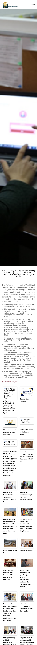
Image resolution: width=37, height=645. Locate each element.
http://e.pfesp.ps (22, 306)
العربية (33, 4)
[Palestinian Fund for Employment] (10, 5)
